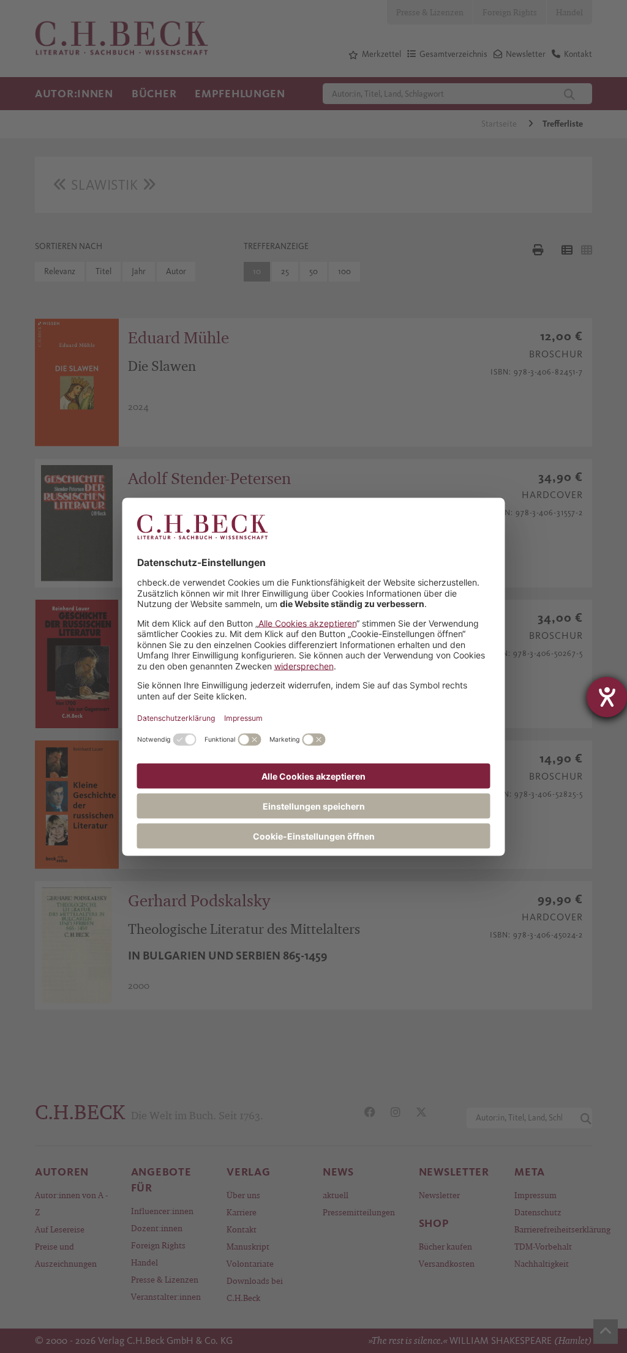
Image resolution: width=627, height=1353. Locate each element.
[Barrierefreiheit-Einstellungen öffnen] (607, 697)
